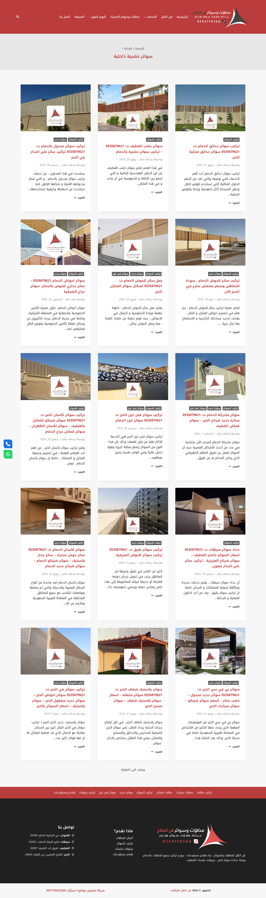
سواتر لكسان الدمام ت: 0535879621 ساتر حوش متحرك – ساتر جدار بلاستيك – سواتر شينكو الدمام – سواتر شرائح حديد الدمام (56, 558)
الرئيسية (182, 17)
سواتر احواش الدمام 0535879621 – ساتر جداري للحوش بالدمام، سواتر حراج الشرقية (57, 286)
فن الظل (166, 17)
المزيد (234, 203)
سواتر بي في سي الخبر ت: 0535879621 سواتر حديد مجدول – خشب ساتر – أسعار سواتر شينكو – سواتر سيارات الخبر (212, 697)
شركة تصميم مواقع (91, 890)
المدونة (79, 17)
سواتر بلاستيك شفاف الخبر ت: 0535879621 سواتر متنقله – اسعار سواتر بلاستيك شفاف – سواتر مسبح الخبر (135, 697)
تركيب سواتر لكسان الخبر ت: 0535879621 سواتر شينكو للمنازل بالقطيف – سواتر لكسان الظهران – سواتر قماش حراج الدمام (57, 423)
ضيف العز (71, 299)
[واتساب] (8, 454)
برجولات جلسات (124, 848)
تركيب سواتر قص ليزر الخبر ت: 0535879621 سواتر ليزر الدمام (138, 418)
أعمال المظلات (124, 838)
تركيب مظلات (204, 792)
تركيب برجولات (87, 792)
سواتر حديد (60, 140)
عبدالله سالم (224, 165)
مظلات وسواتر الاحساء (124, 17)
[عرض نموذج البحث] (18, 16)
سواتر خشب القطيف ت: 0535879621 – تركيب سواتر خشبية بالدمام (134, 149)
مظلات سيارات (184, 792)
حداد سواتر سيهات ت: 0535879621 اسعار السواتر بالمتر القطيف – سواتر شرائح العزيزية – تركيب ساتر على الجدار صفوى (212, 558)
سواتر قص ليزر (120, 274)
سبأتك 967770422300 (60, 890)
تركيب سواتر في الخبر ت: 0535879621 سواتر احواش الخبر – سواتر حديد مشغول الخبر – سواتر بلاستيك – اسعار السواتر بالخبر (58, 697)
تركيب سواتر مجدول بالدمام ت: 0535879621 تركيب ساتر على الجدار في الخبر (57, 151)
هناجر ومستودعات (64, 792)
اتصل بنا (65, 17)
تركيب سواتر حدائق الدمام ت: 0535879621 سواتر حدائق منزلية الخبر (214, 151)
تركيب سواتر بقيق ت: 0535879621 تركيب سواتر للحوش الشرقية (135, 552)
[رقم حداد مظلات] (8, 444)
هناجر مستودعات (123, 854)
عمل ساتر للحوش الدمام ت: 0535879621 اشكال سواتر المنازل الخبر (136, 286)
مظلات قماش (164, 792)
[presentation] (210, 107)
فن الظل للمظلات (180, 890)
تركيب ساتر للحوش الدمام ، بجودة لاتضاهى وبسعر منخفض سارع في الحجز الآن (213, 286)
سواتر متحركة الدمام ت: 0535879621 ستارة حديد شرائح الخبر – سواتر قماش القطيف (211, 420)
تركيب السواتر (231, 140)
